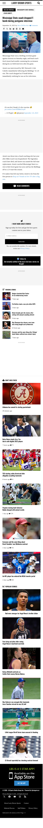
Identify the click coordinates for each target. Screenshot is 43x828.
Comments (34, 25)
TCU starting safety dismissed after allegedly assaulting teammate (13, 474)
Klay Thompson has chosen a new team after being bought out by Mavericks (23, 323)
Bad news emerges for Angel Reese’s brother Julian (21, 613)
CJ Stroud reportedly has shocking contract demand (21, 760)
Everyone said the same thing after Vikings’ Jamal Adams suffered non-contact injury (24, 333)
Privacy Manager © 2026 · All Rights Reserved (15, 794)
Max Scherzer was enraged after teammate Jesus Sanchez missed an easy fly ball (15, 703)
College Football (9, 10)
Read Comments (22, 185)
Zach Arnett (8, 13)
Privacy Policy (24, 248)
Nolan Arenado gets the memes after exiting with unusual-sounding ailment (23, 314)
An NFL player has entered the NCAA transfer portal (18, 576)
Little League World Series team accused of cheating (21, 732)
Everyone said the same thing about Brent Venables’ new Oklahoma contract (15, 543)
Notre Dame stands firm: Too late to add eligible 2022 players (12, 440)
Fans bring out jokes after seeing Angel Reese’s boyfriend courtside (13, 642)
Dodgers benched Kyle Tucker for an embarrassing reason (20, 294)
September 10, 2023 (31, 113)
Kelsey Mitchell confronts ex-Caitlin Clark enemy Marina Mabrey (13, 673)
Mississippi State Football (26, 10)
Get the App (21, 783)
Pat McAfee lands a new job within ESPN (23, 304)
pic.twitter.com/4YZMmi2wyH (15, 109)
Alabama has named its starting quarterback (16, 407)
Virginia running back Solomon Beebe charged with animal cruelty (13, 509)
